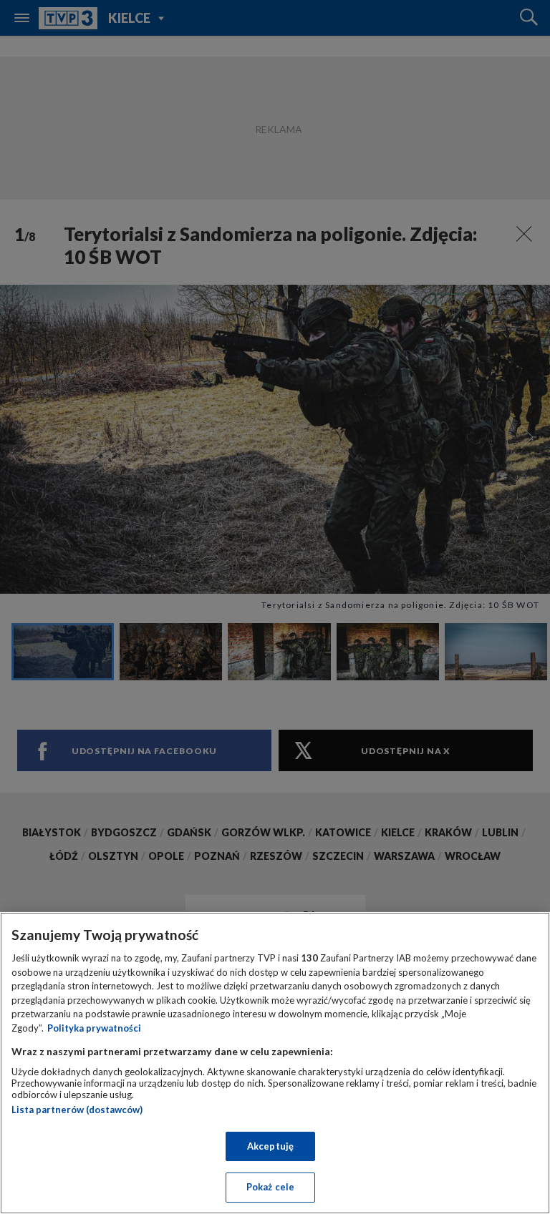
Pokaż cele (270, 1187)
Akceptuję (270, 1146)
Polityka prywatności (94, 1028)
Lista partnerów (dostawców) (77, 1109)
